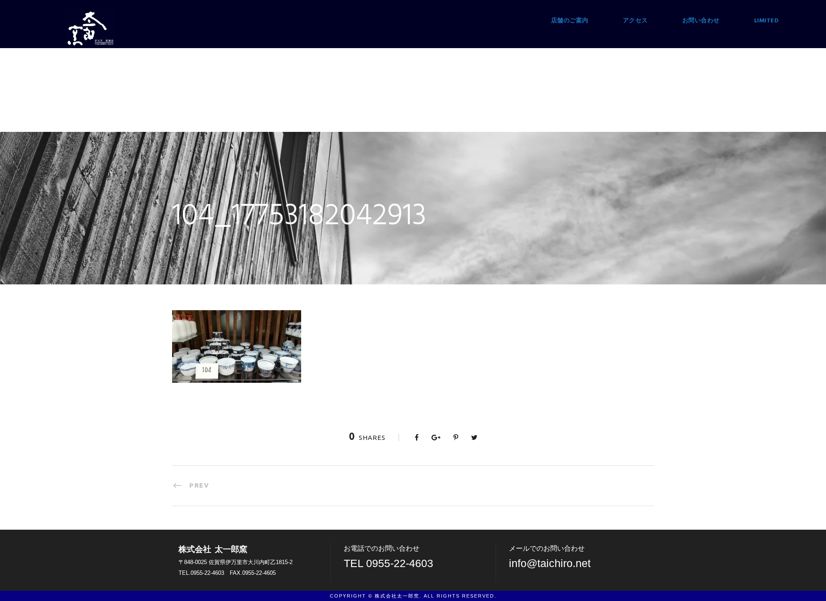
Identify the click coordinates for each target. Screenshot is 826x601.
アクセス (635, 21)
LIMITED (766, 21)
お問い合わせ (701, 21)
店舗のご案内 (570, 21)
